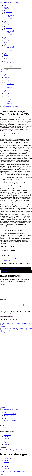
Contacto (9, 18)
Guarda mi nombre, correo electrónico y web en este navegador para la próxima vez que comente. (15, 312)
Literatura (6, 8)
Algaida (16, 129)
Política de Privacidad (10, 414)
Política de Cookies (9, 415)
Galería (9, 16)
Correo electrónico (5, 303)
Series (5, 10)
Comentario (4, 284)
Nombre (3, 299)
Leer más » (3, 326)
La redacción (10, 15)
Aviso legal (7, 412)
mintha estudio (7, 428)
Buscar (2, 69)
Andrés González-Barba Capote (13, 259)
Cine (5, 5)
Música (6, 7)
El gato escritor (8, 12)
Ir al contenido (4, 1)
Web (1, 308)
